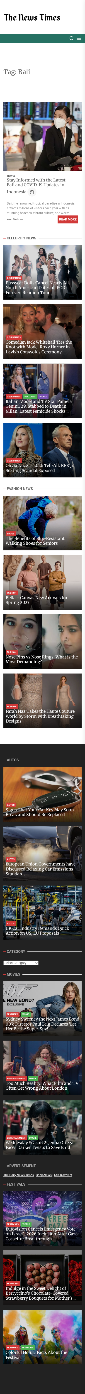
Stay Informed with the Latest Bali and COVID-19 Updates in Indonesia (36, 185)
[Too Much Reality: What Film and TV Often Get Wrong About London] (42, 1068)
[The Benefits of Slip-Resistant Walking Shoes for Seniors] (42, 523)
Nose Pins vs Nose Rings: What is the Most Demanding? (42, 659)
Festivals (13, 1224)
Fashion (11, 593)
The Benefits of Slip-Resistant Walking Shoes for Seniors (35, 541)
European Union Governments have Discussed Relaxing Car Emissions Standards (40, 868)
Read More (68, 219)
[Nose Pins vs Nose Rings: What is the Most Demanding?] (42, 641)
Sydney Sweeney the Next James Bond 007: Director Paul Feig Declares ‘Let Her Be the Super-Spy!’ (42, 1023)
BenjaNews (44, 1175)
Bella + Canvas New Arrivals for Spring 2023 (37, 600)
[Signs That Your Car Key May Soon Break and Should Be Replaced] (42, 794)
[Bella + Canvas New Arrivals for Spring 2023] (42, 582)
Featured (30, 396)
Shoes (10, 533)
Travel (11, 176)
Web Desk (13, 219)
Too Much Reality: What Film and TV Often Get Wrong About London (42, 1086)
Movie (25, 1014)
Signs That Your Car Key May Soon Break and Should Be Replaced (40, 812)
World (43, 396)
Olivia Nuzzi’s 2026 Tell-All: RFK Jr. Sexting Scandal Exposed (40, 468)
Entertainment (16, 1078)
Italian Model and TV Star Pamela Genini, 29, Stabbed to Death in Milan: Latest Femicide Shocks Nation (39, 409)
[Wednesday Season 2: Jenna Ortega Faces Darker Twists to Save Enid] (42, 1127)
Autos (11, 805)
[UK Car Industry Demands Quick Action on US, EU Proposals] (42, 913)
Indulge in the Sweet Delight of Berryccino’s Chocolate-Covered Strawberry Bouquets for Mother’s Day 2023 (39, 1296)
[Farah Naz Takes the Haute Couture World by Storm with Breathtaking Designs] (42, 701)
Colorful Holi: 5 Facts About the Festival (36, 1355)
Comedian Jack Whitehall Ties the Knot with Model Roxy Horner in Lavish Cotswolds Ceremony (39, 347)
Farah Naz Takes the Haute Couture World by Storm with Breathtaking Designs (40, 716)
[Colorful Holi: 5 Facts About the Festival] (42, 1337)
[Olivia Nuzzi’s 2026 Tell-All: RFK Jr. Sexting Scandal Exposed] (42, 450)
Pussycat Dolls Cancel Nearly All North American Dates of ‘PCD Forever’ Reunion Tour (37, 287)
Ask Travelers (63, 1175)
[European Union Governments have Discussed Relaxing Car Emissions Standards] (42, 853)
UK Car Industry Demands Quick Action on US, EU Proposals (37, 931)
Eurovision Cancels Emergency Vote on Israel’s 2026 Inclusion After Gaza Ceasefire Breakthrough (42, 1233)
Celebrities (14, 278)
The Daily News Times (18, 1175)
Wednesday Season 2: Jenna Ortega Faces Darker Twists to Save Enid (39, 1145)
